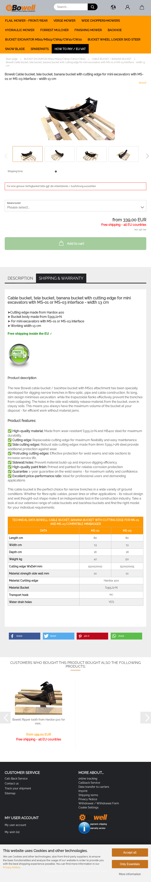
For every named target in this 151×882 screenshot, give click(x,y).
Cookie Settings (88, 807)
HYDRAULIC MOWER (19, 30)
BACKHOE (115, 30)
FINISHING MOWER (88, 30)
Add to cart (75, 243)
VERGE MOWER (64, 20)
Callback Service (89, 782)
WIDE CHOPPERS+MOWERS (100, 20)
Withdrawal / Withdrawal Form (98, 803)
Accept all (129, 852)
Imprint (82, 791)
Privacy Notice (11, 867)
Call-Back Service (16, 778)
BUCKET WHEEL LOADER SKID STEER (114, 39)
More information (130, 874)
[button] (113, 8)
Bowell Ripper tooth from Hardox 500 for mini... (38, 721)
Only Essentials (130, 864)
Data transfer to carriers (93, 786)
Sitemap (10, 793)
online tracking (87, 778)
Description (20, 278)
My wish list (12, 832)
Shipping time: (15, 171)
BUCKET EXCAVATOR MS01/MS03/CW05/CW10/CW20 (43, 39)
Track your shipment (18, 788)
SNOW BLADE (15, 49)
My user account (15, 825)
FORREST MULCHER (54, 30)
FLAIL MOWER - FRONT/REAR (26, 20)
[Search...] (93, 7)
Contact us (12, 783)
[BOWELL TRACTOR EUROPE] (22, 8)
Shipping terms (88, 795)
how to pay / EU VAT (70, 49)
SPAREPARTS (40, 49)
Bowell (142, 82)
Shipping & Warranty (61, 278)
